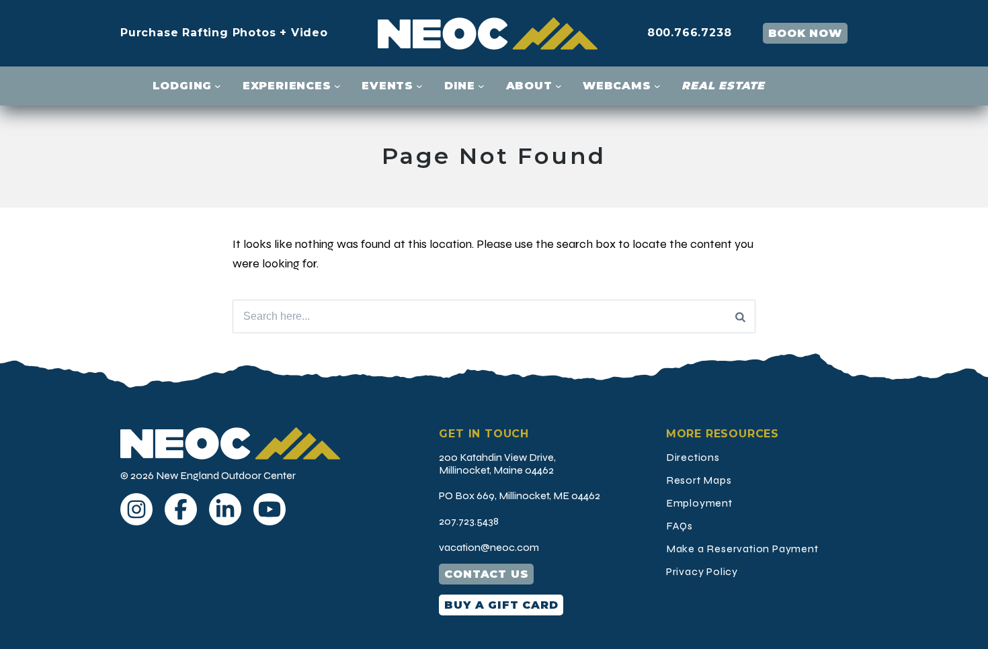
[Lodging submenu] (217, 86)
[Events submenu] (419, 86)
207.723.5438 (469, 521)
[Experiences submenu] (337, 86)
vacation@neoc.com (489, 547)
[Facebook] (181, 509)
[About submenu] (558, 86)
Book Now (805, 33)
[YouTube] (269, 509)
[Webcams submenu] (657, 86)
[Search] (740, 316)
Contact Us (486, 574)
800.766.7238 (689, 32)
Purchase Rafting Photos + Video (224, 32)
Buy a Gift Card (501, 605)
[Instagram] (136, 509)
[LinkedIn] (225, 509)
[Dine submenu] (481, 86)
